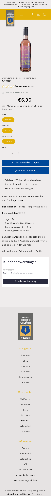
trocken (8, 141)
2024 (7, 130)
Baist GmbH (38, 494)
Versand (18, 106)
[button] (21, 14)
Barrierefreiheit (25, 470)
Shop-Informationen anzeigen (19, 189)
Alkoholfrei (25, 426)
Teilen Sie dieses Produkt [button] (16, 92)
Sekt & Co (25, 421)
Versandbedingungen (25, 475)
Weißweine (25, 399)
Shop (25, 361)
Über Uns (25, 356)
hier (29, 245)
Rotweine (25, 405)
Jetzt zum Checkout (25, 170)
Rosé (25, 410)
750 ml (8, 120)
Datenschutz (25, 459)
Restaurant (25, 366)
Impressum (25, 454)
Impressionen (25, 377)
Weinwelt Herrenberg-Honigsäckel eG (29, 491)
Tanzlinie (25, 431)
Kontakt (25, 382)
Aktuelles (25, 372)
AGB (25, 464)
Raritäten (25, 415)
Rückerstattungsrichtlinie (25, 480)
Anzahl (5, 147)
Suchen (25, 448)
